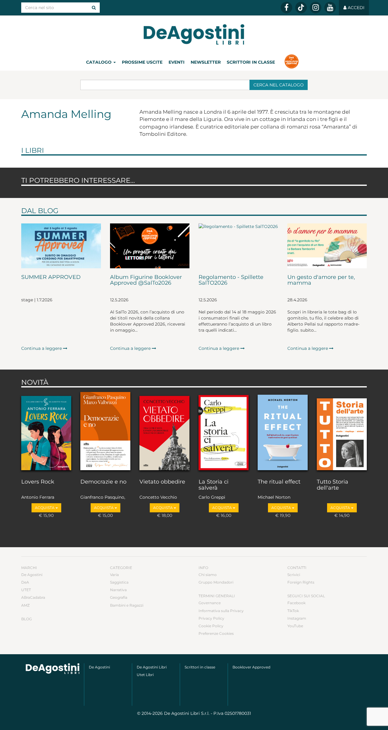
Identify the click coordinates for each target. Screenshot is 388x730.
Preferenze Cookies (216, 633)
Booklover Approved (251, 667)
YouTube (295, 626)
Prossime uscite (142, 62)
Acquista (45, 507)
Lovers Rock (37, 482)
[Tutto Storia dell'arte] (342, 431)
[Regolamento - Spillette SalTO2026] (238, 245)
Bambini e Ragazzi (126, 605)
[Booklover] (291, 62)
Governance (210, 603)
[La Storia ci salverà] (224, 431)
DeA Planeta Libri (194, 34)
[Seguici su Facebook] (286, 7)
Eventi (177, 62)
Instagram (296, 618)
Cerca (278, 85)
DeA (25, 582)
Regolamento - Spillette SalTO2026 (231, 280)
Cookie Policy (211, 626)
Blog (26, 619)
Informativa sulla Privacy (221, 610)
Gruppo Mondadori (216, 582)
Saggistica (119, 582)
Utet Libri (145, 674)
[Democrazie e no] (105, 431)
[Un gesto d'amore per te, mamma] (327, 245)
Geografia (118, 597)
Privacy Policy (211, 618)
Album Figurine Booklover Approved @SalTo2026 (146, 280)
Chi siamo (208, 574)
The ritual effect (279, 482)
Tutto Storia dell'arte (332, 485)
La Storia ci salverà (214, 485)
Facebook (296, 603)
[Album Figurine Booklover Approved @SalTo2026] (150, 245)
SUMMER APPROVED (51, 277)
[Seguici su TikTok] (301, 7)
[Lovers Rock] (46, 431)
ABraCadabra (33, 597)
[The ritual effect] (283, 431)
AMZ (25, 605)
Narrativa (118, 590)
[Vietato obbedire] (164, 431)
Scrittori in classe (251, 62)
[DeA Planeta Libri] (52, 668)
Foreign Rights (300, 582)
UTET (26, 590)
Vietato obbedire (162, 482)
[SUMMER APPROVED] (61, 245)
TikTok (293, 610)
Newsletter (206, 62)
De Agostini (31, 574)
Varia (114, 574)
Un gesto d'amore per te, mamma (321, 280)
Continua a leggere (42, 348)
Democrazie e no (103, 482)
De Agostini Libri (152, 667)
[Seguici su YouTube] (330, 7)
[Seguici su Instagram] (315, 7)
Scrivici (293, 574)
